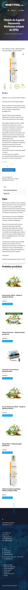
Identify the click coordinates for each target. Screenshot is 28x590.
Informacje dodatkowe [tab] (10, 190)
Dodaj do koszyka (9, 170)
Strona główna (6, 48)
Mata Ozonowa (10, 180)
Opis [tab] (5, 187)
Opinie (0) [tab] (6, 193)
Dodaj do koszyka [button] (7, 304)
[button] (13, 10)
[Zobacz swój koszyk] (8, 10)
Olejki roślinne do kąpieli (14, 33)
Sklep (12, 48)
